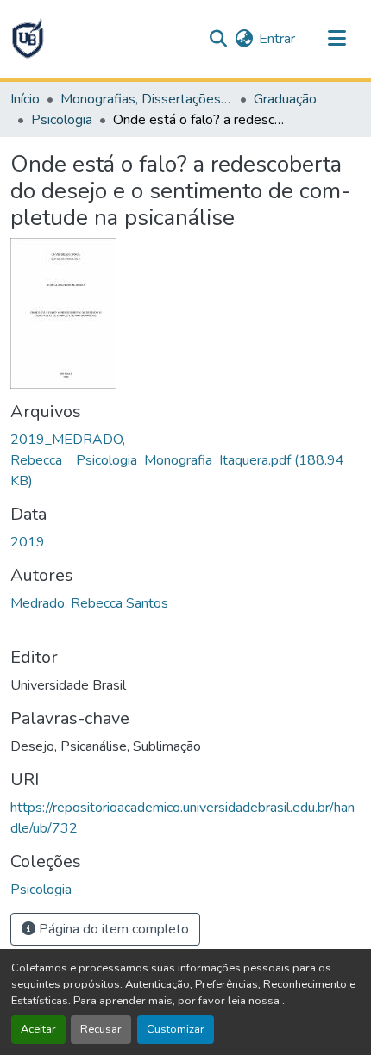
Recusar (101, 1029)
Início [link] (25, 99)
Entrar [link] (277, 38)
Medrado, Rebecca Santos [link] (89, 603)
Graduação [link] (285, 99)
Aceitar (38, 1029)
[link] (185, 460)
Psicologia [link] (61, 119)
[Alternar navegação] (336, 38)
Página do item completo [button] (112, 929)
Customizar (175, 1029)
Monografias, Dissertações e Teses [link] (146, 99)
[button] (27, 38)
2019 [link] (27, 542)
